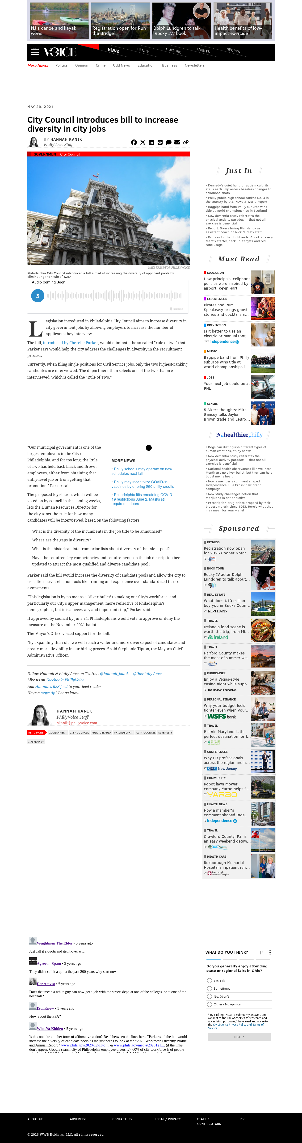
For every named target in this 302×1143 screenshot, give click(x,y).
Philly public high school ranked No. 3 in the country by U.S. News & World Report (237, 199)
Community (216, 778)
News (113, 50)
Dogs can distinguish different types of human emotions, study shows (236, 449)
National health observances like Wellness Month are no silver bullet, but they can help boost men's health (239, 472)
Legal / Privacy (168, 1119)
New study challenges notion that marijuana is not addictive (232, 496)
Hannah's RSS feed (51, 686)
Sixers (212, 403)
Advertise (78, 1119)
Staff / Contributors (209, 1121)
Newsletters (195, 65)
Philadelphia (101, 732)
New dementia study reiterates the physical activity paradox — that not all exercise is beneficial (236, 219)
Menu (35, 52)
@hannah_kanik (114, 673)
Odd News (121, 65)
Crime (100, 65)
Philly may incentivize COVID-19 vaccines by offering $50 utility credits (143, 484)
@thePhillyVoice (147, 673)
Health (143, 50)
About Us (35, 1119)
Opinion (81, 65)
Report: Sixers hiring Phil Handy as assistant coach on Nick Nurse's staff (234, 230)
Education (146, 65)
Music (212, 351)
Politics (61, 65)
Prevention (216, 325)
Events (203, 50)
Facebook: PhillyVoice (65, 680)
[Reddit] (160, 143)
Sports (233, 50)
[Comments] (168, 143)
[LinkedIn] (151, 143)
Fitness (213, 542)
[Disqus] (108, 872)
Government (46, 154)
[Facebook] (134, 143)
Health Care (216, 856)
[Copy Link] (186, 143)
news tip (48, 693)
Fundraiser (216, 673)
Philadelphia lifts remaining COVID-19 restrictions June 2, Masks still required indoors (142, 499)
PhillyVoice (60, 52)
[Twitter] (143, 143)
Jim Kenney (36, 741)
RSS (242, 1119)
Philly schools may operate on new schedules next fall (142, 471)
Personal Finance (221, 699)
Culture (173, 50)
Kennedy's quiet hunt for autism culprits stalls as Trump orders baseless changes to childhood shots (238, 189)
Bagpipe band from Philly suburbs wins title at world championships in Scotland (236, 208)
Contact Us (122, 1119)
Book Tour (215, 568)
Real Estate (216, 594)
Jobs (210, 377)
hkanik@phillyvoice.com (77, 722)
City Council (70, 154)
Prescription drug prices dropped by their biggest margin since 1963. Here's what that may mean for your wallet (239, 506)
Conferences (217, 752)
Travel (212, 621)
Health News (217, 804)
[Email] (177, 143)
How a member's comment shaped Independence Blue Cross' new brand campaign (233, 485)
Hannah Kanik (66, 139)
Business (169, 65)
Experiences (217, 299)
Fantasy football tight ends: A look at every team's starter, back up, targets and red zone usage (239, 241)
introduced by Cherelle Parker (70, 343)
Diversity (165, 732)
